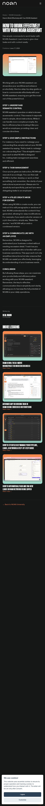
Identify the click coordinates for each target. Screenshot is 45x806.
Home (5, 15)
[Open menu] (40, 3)
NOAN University (15, 15)
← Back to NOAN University (14, 504)
